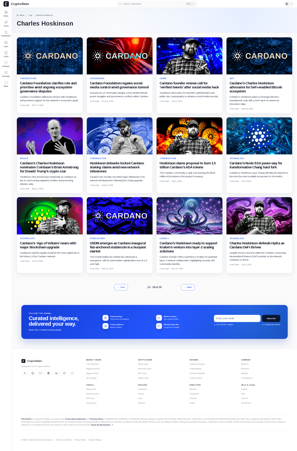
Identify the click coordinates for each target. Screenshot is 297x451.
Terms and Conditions (75, 419)
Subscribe (271, 318)
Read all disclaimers (101, 425)
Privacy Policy (96, 419)
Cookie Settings (94, 440)
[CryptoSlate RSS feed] (72, 373)
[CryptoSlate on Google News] (32, 373)
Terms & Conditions (64, 440)
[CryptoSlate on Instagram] (64, 373)
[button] (6, 84)
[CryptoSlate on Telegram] (48, 373)
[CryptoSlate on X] (24, 373)
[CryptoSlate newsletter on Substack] (40, 373)
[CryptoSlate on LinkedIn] (56, 373)
